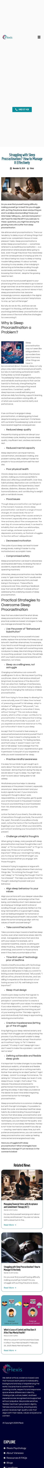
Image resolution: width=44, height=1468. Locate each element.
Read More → (10, 1225)
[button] (39, 37)
